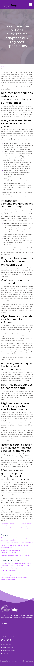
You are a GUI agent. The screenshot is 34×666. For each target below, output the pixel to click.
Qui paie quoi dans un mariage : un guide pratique (17, 543)
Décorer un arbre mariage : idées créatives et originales (25, 526)
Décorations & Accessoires (8, 66)
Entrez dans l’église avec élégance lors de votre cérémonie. (8, 526)
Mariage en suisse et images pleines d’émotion (15, 555)
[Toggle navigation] (30, 4)
